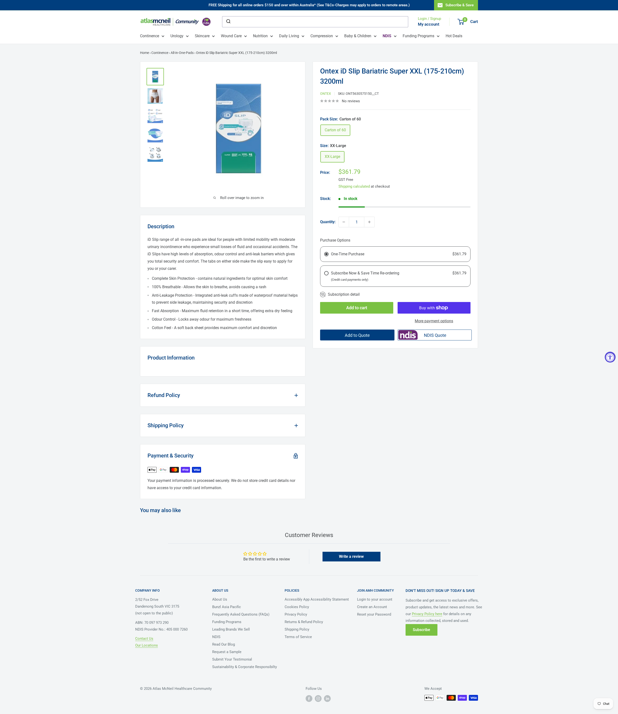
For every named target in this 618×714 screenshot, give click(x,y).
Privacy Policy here (427, 614)
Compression (321, 36)
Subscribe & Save (459, 5)
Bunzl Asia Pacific (226, 607)
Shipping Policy (297, 629)
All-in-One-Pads (182, 53)
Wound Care (231, 36)
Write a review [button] (351, 556)
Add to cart (356, 307)
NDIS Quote (435, 335)
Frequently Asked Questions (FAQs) (240, 614)
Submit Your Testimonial (232, 659)
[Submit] (228, 21)
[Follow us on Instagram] (318, 698)
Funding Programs (418, 36)
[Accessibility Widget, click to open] (610, 357)
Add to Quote (357, 335)
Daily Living (289, 36)
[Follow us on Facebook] (309, 698)
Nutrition (260, 36)
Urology (176, 36)
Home (144, 53)
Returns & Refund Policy (304, 622)
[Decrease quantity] (344, 222)
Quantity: (328, 222)
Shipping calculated (354, 186)
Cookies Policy (297, 607)
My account (428, 24)
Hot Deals (454, 36)
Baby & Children (357, 36)
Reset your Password (374, 614)
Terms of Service (298, 637)
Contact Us (144, 638)
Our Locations (146, 645)
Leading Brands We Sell (231, 629)
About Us (219, 599)
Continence (149, 36)
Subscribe (421, 629)
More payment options (434, 321)
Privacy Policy (296, 614)
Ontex (325, 94)
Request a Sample (226, 652)
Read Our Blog (223, 644)
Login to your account (374, 599)
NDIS (216, 637)
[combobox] (315, 21)
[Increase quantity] (369, 222)
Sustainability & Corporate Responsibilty (244, 667)
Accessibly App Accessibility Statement (317, 599)
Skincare (202, 36)
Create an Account (372, 607)
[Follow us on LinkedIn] (327, 698)
